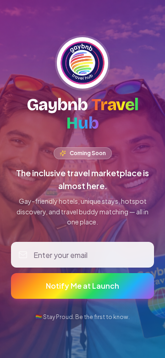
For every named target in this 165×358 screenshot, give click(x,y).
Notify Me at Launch (82, 286)
